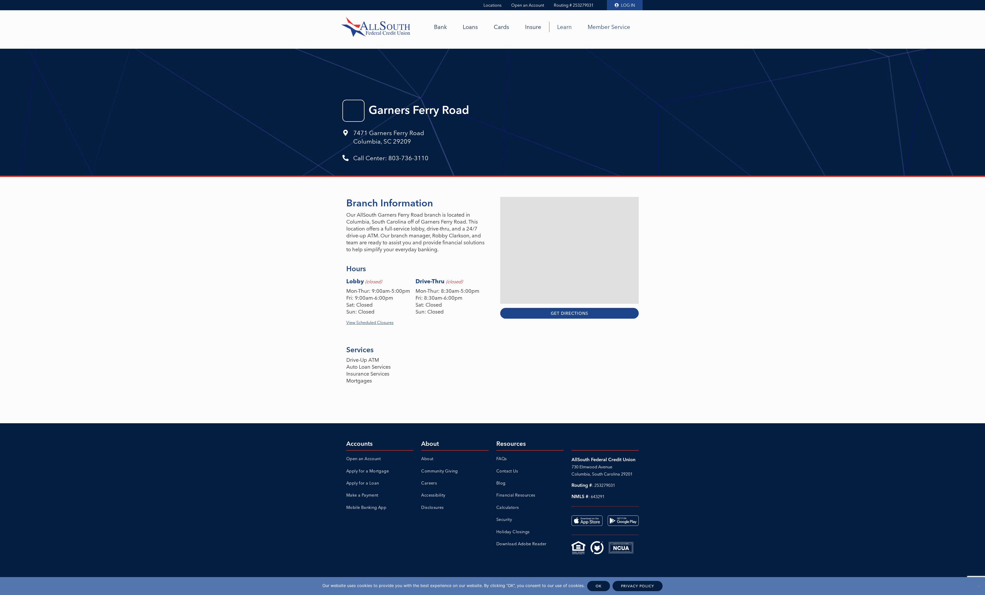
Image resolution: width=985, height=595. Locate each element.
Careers (429, 483)
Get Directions (569, 313)
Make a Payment (362, 495)
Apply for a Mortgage (367, 470)
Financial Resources (515, 495)
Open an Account (527, 5)
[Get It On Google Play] (623, 521)
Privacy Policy (637, 586)
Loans (470, 27)
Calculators (507, 507)
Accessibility (433, 495)
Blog (501, 483)
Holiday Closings (512, 531)
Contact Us (507, 470)
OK (599, 586)
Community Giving (439, 470)
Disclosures (432, 507)
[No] (978, 586)
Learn (564, 27)
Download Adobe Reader (521, 543)
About (427, 458)
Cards (501, 27)
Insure (533, 27)
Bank (440, 27)
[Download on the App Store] (587, 521)
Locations (492, 5)
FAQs (501, 458)
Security (504, 519)
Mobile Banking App (366, 507)
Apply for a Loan (362, 483)
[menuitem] (440, 27)
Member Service (609, 27)
